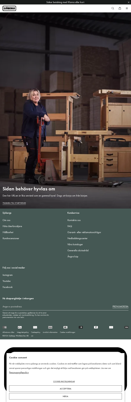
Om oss (6, 220)
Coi (32, 336)
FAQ (69, 226)
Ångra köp (72, 256)
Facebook (8, 287)
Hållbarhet (8, 232)
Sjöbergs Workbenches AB (19, 336)
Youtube (7, 281)
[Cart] (119, 8)
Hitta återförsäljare (12, 226)
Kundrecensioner (11, 238)
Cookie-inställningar (67, 332)
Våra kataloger (75, 244)
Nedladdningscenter (77, 238)
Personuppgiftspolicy (19, 372)
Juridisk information (50, 332)
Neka (65, 396)
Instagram (8, 275)
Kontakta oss (74, 220)
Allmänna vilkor (8, 332)
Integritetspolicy (23, 332)
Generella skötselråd (78, 250)
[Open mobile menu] (126, 8)
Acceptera (65, 388)
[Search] (112, 8)
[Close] (128, 2)
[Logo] (9, 8)
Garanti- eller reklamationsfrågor (84, 232)
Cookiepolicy (35, 332)
